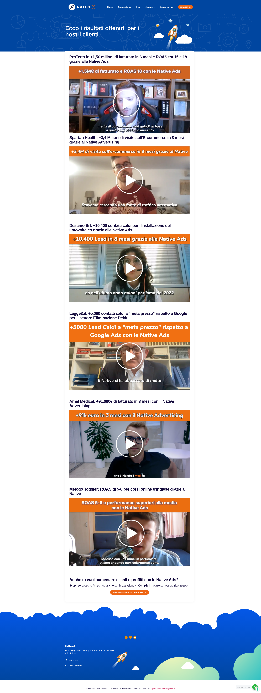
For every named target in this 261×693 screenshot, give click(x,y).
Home (110, 7)
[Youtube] (134, 637)
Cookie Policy (78, 665)
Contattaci (150, 7)
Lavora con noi (166, 7)
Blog (138, 7)
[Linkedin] (130, 637)
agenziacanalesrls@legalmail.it (163, 688)
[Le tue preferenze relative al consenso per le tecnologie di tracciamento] (257, 689)
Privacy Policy (69, 665)
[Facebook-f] (126, 637)
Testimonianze (124, 7)
